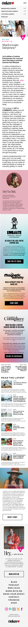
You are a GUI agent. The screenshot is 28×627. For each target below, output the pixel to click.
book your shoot (14, 594)
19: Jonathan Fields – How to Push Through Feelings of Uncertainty (6, 369)
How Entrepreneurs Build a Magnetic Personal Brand (19, 456)
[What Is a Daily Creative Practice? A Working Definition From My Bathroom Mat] (6, 398)
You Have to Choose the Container (20, 383)
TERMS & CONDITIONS (14, 616)
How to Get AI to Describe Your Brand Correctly (18, 412)
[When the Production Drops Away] (6, 427)
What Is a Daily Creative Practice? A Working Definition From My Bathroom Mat (19, 399)
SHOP (14, 603)
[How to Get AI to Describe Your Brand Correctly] (6, 413)
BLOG (14, 582)
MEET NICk (14, 588)
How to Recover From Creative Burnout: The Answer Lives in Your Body (18, 443)
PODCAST (14, 585)
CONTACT (14, 597)
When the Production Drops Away (19, 427)
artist (21, 80)
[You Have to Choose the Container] (6, 384)
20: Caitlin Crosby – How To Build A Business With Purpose (21, 368)
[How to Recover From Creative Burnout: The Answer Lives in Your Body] (6, 441)
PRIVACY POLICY (14, 614)
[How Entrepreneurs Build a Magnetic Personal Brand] (6, 456)
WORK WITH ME (14, 591)
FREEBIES (14, 600)
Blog (5, 39)
